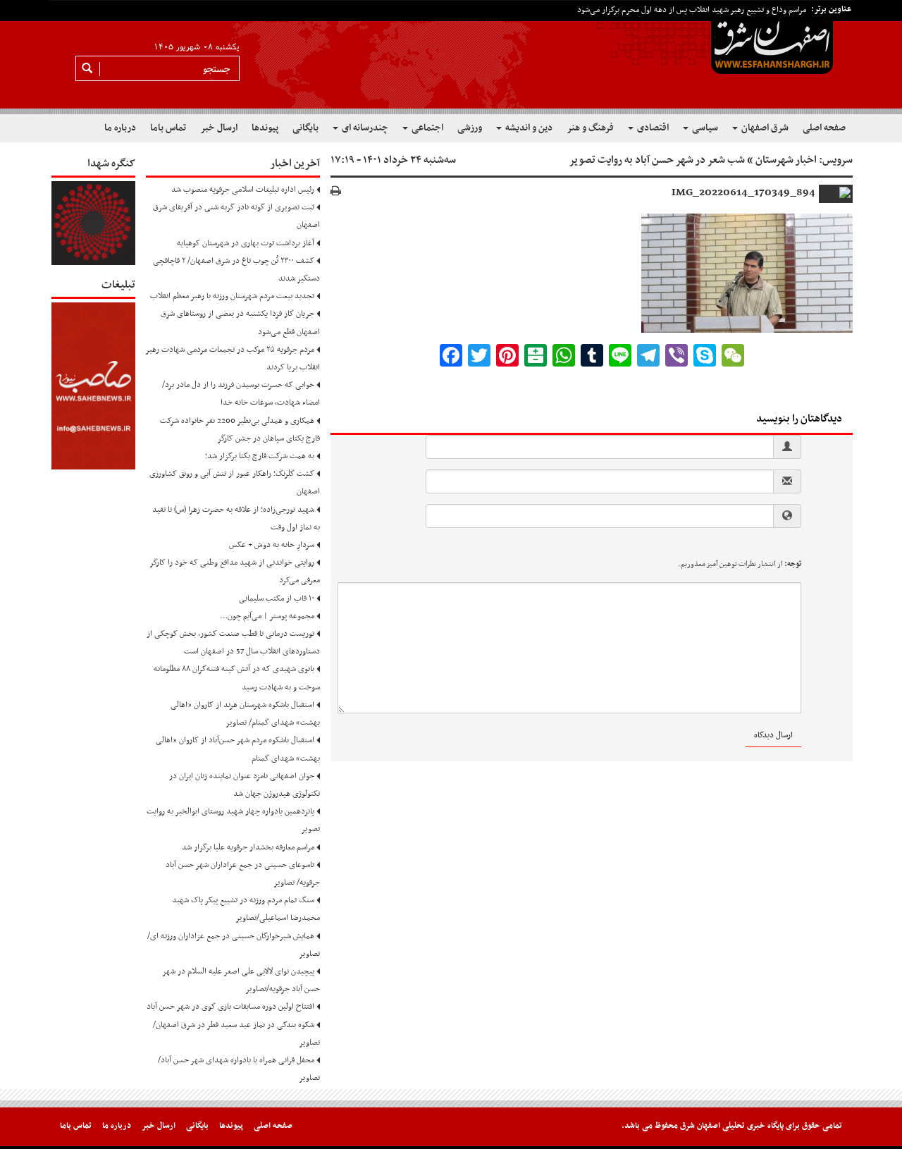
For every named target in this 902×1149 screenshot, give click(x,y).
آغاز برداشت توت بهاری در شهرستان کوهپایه (245, 243)
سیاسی (704, 128)
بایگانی (305, 128)
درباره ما (120, 128)
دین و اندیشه (527, 128)
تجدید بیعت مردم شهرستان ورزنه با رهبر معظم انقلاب (232, 296)
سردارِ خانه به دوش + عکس (271, 545)
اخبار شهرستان (786, 160)
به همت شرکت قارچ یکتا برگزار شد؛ (259, 456)
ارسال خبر (218, 128)
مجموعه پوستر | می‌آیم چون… (267, 616)
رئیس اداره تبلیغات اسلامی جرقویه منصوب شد (242, 190)
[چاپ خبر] (335, 192)
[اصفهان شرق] (451, 57)
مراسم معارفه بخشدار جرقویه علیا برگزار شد (248, 847)
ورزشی (469, 128)
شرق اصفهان (764, 128)
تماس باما (168, 128)
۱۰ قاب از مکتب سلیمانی (276, 598)
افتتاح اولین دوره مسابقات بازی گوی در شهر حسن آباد (230, 1007)
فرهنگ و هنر (590, 128)
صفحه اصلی (824, 128)
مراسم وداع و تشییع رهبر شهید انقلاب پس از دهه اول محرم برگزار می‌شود (691, 10)
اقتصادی (652, 128)
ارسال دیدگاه (773, 735)
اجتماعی (426, 128)
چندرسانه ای (364, 128)
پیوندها (265, 128)
